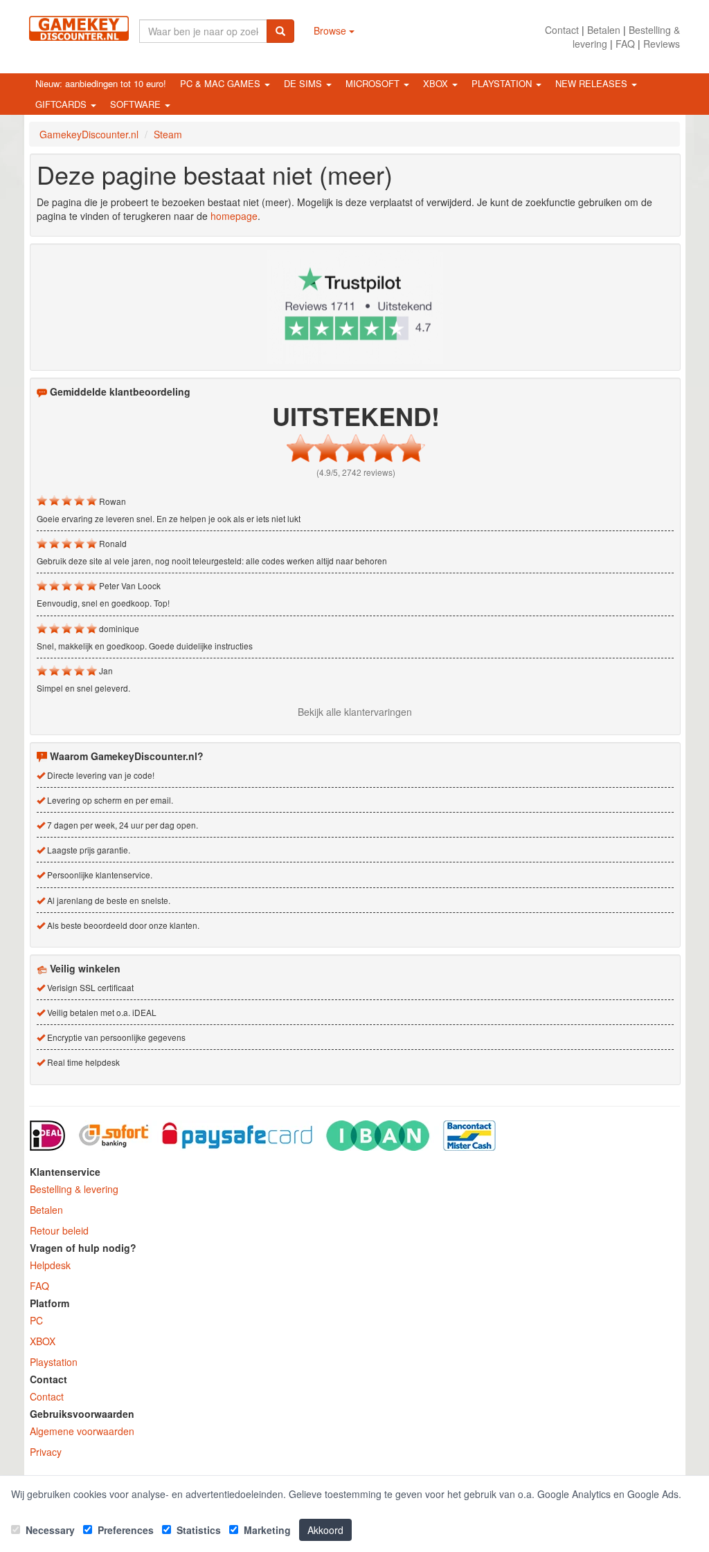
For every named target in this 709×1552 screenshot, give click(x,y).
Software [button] (136, 104)
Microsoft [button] (373, 83)
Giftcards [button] (62, 104)
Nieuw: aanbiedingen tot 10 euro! (100, 83)
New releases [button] (592, 83)
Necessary (49, 1530)
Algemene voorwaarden (82, 1431)
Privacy (46, 1452)
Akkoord (325, 1530)
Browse (331, 30)
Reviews (661, 43)
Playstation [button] (503, 83)
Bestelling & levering (74, 1189)
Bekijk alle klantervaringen (355, 712)
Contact (562, 30)
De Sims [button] (304, 83)
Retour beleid (59, 1230)
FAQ (625, 43)
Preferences (124, 1530)
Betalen (603, 30)
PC (36, 1320)
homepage (234, 216)
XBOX (42, 1341)
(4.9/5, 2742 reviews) (355, 472)
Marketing (266, 1530)
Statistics (197, 1530)
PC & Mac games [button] (221, 83)
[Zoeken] (280, 31)
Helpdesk (50, 1265)
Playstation (54, 1362)
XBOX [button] (437, 83)
